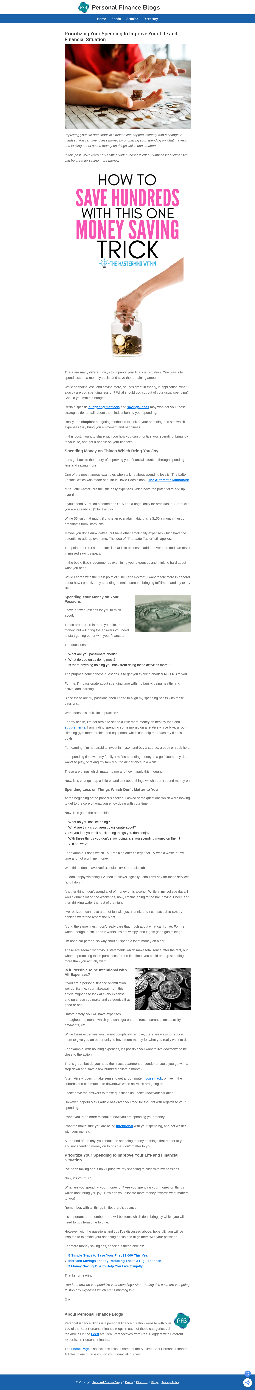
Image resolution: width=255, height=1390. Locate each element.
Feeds (129, 1382)
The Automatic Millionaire (168, 480)
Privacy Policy (170, 1382)
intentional (124, 1126)
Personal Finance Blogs (107, 1382)
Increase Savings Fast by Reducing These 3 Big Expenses (114, 1261)
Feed (95, 1334)
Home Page (80, 1349)
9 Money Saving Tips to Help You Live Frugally (105, 1266)
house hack (153, 1078)
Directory (142, 1382)
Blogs (154, 1382)
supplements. (75, 727)
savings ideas (138, 407)
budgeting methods (104, 407)
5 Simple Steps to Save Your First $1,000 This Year (108, 1255)
